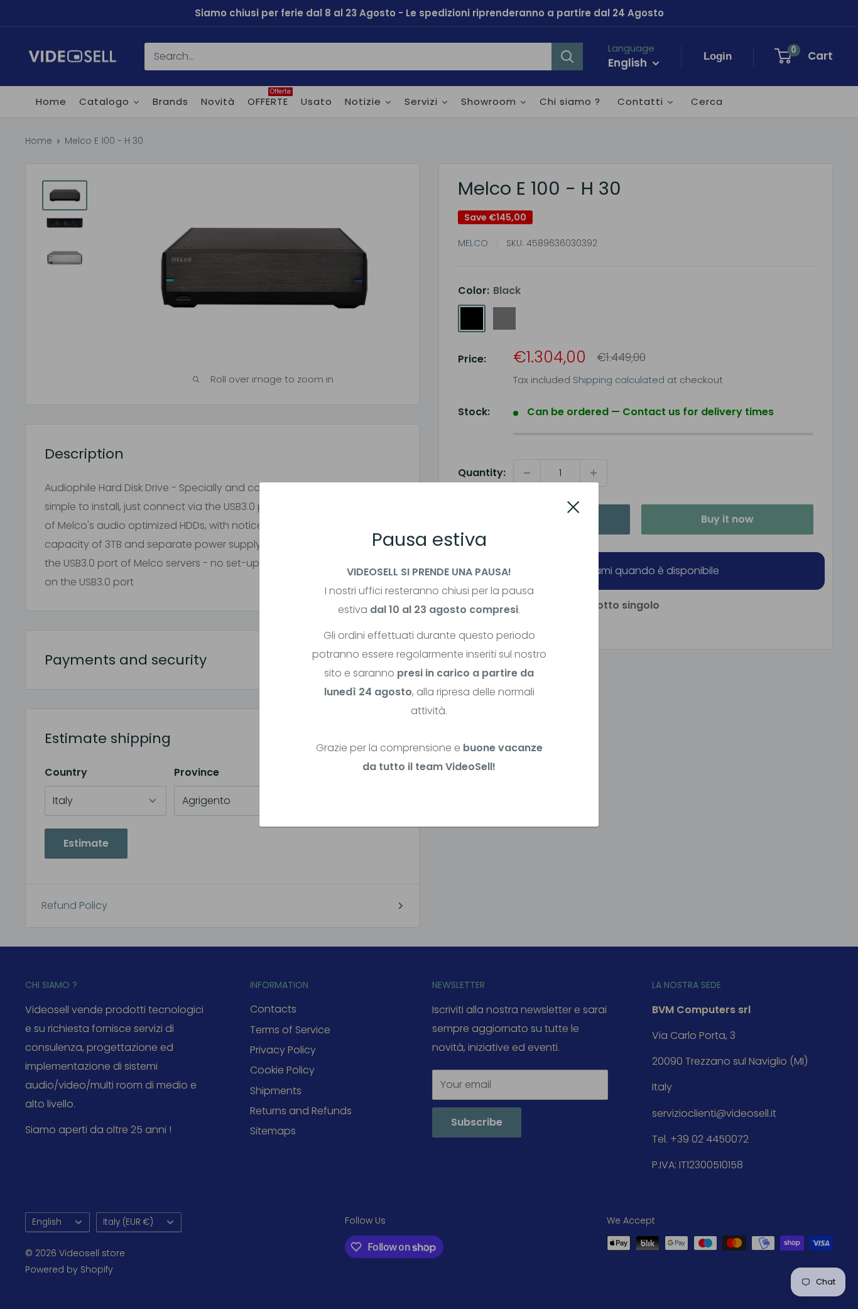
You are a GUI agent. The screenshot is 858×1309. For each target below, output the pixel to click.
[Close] (573, 506)
